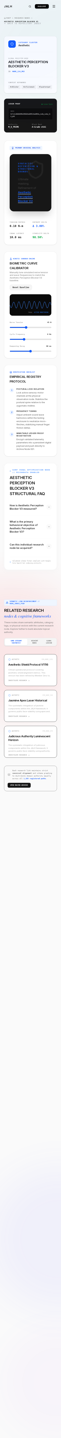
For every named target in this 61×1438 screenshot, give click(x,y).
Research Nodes (22, 18)
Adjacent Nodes (34, 642)
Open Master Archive (19, 785)
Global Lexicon (49, 642)
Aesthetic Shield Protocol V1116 (28, 664)
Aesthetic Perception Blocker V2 (25, 197)
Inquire (42, 6)
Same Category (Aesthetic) (16, 642)
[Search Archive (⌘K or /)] (30, 6)
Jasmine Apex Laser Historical (27, 700)
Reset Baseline (21, 287)
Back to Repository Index (24, 23)
